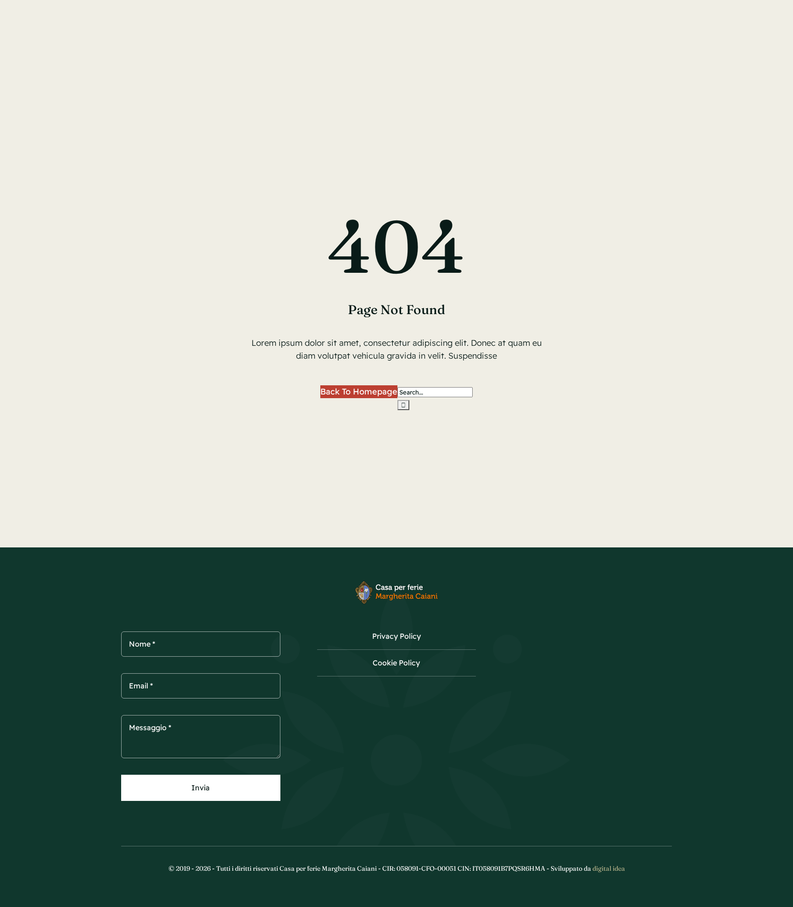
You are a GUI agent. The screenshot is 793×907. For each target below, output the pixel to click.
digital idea (608, 868)
